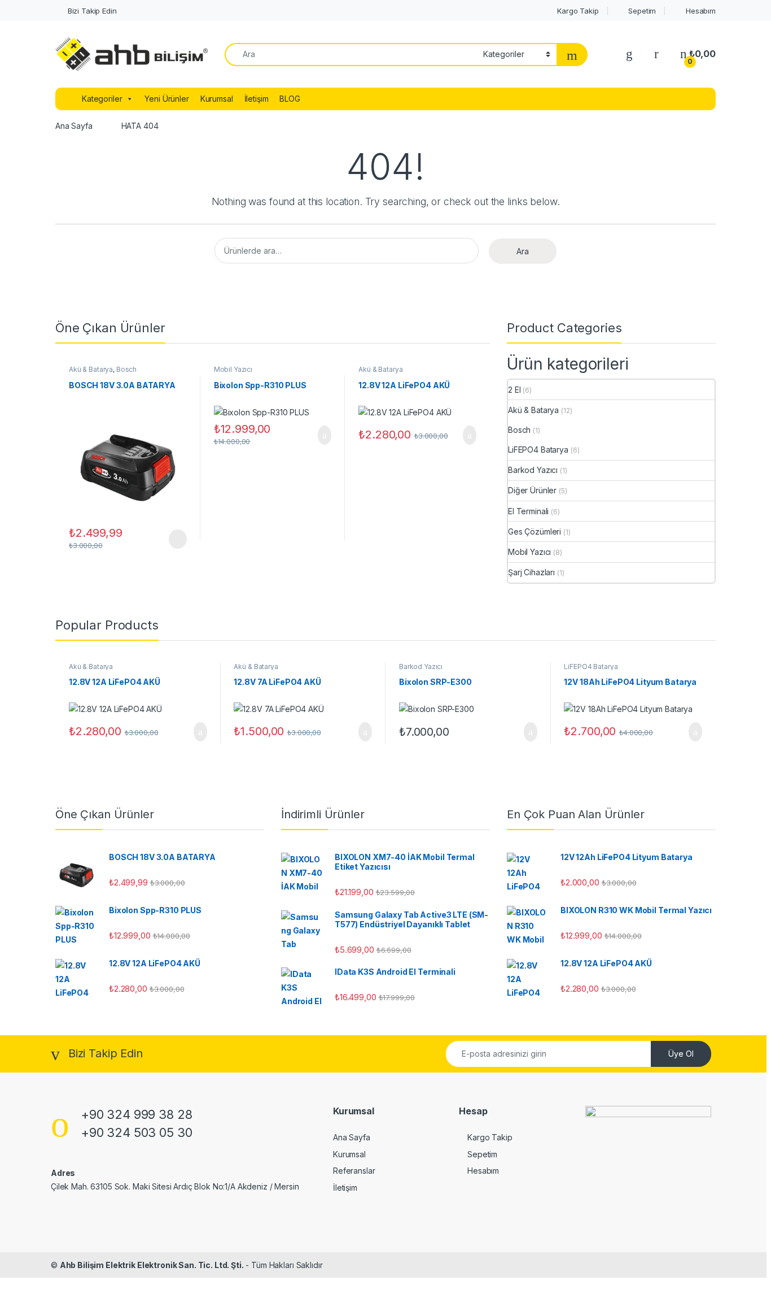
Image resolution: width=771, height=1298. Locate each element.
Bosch (126, 369)
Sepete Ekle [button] (317, 435)
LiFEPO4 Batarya (538, 449)
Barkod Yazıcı (533, 470)
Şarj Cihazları (531, 572)
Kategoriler (102, 98)
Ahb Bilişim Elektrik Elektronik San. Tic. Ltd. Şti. (152, 1265)
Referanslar (354, 1170)
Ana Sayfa (74, 126)
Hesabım (700, 10)
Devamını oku (170, 539)
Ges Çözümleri (534, 531)
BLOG (289, 98)
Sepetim (641, 10)
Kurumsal (216, 98)
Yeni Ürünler (166, 98)
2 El (514, 389)
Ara (522, 251)
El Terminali (528, 511)
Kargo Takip (576, 10)
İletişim (256, 98)
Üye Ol (681, 1053)
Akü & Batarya (91, 369)
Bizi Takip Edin (91, 10)
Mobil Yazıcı (233, 369)
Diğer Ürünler (532, 490)
